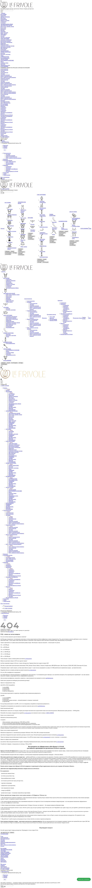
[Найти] (2, 12)
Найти (2, 886)
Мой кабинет (4, 861)
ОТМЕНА (12, 832)
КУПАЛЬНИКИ (4, 856)
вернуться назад (4, 631)
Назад (8, 389)
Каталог (8, 390)
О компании (9, 166)
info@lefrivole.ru (5, 141)
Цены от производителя (11, 156)
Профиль (3, 865)
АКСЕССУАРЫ (12, 489)
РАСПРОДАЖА (14, 67)
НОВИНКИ (3, 67)
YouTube (5, 147)
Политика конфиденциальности (8, 842)
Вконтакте (5, 145)
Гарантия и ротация (10, 155)
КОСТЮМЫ (12, 394)
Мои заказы (3, 864)
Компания (8, 564)
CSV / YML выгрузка (11, 161)
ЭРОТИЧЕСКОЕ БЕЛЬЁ (14, 413)
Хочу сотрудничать (5, 177)
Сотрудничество (9, 512)
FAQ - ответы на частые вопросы (13, 158)
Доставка (8, 154)
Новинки (3, 859)
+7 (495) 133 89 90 (5, 136)
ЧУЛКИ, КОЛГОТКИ (14, 465)
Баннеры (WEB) (9, 164)
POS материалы (9, 162)
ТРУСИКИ (11, 431)
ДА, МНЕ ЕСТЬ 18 (5, 832)
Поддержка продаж (10, 557)
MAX (5, 879)
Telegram (5, 146)
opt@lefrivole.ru (49, 678)
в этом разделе (28, 658)
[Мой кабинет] (1, 367)
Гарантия (3, 841)
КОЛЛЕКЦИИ (26, 67)
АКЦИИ (8, 67)
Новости (8, 170)
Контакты (3, 843)
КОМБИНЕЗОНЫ (13, 478)
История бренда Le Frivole (12, 171)
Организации (4, 866)
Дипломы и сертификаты (12, 168)
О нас (2, 836)
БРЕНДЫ (20, 67)
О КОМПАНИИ (4, 833)
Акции (2, 858)
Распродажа (3, 860)
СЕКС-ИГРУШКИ (13, 443)
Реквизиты (8, 167)
